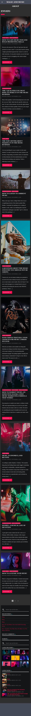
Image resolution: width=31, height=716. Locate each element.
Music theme (6, 37)
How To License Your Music (14, 573)
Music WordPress (14, 37)
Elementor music (7, 88)
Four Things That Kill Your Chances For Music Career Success (14, 339)
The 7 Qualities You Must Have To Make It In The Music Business (15, 92)
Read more (7, 62)
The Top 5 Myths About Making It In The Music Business (12, 143)
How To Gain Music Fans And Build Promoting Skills (14, 41)
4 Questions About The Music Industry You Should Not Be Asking (15, 270)
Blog (3, 617)
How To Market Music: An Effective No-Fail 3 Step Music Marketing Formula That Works (14, 395)
